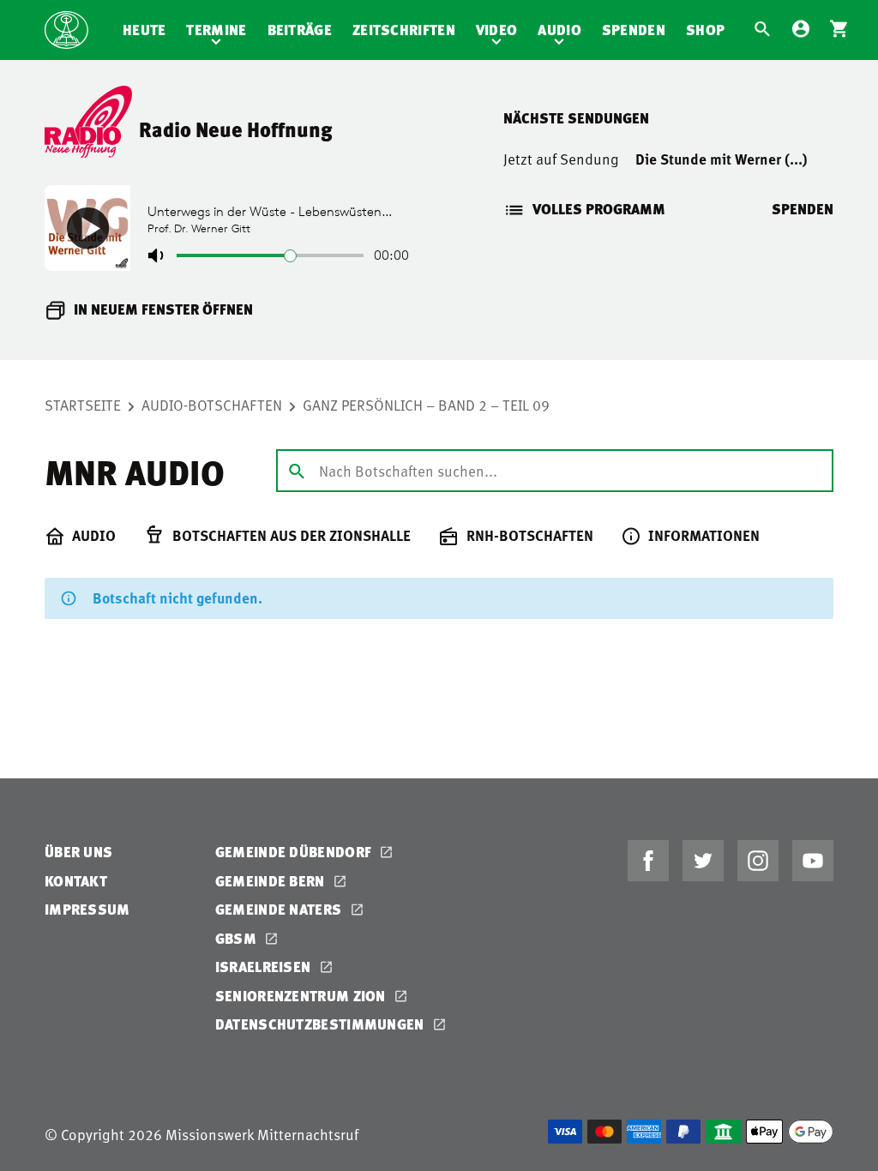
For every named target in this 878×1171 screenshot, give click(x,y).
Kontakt (76, 881)
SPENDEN (802, 208)
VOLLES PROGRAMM (598, 208)
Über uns (78, 851)
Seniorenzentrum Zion (302, 995)
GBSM (238, 938)
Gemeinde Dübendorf (295, 851)
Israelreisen (265, 966)
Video (497, 29)
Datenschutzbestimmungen (321, 1024)
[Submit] (296, 469)
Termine (216, 29)
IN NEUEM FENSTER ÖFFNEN (163, 309)
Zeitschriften (403, 29)
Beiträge (300, 29)
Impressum (87, 909)
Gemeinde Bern (271, 881)
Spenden (633, 29)
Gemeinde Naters (280, 909)
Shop (705, 29)
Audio (559, 29)
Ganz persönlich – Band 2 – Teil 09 (426, 404)
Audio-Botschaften (211, 404)
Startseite (83, 404)
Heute (144, 29)
